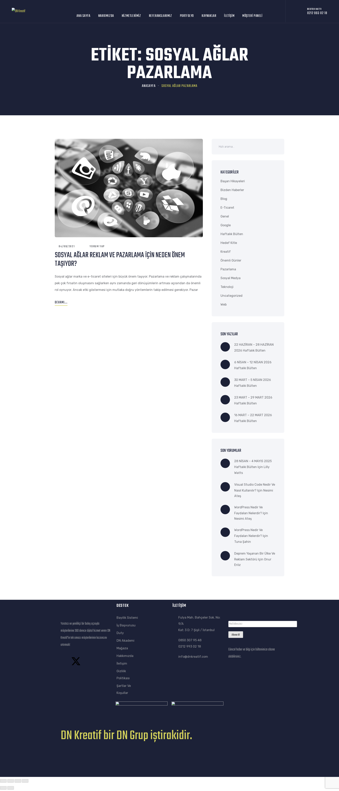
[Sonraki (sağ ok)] (10, 788)
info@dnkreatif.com (193, 656)
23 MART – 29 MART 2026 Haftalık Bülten (253, 400)
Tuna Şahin (242, 542)
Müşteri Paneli (252, 16)
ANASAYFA (149, 86)
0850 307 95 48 (189, 640)
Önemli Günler (231, 260)
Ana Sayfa (83, 16)
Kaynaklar (209, 16)
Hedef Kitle (229, 243)
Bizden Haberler (232, 190)
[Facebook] (65, 661)
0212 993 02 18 (189, 646)
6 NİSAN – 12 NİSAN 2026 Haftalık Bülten (253, 365)
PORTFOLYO (187, 16)
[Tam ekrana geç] (10, 781)
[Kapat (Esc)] (25, 781)
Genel (225, 216)
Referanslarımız (160, 16)
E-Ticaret (227, 207)
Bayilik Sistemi (127, 618)
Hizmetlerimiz (131, 16)
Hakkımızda (106, 16)
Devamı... (61, 302)
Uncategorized (231, 296)
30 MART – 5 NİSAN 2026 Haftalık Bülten (252, 383)
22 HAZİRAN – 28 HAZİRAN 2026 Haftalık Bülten (254, 347)
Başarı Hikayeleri (233, 181)
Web (224, 304)
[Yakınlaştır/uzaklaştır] (3, 781)
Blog (224, 199)
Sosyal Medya (231, 278)
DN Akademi (125, 640)
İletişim (229, 16)
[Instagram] (86, 661)
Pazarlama (228, 269)
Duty (120, 633)
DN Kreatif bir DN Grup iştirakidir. (126, 736)
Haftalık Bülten (232, 234)
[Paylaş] (18, 781)
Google (226, 225)
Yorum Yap (97, 246)
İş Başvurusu (126, 625)
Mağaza (122, 648)
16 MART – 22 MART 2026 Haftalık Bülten (253, 418)
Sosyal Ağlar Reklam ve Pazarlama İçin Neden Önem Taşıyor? (120, 260)
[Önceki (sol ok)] (3, 788)
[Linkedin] (65, 674)
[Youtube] (97, 661)
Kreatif (226, 251)
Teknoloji (227, 287)
